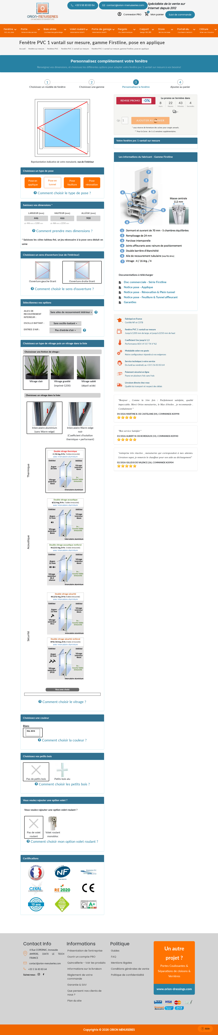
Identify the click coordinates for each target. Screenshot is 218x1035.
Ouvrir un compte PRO (81, 957)
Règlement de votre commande (80, 977)
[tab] (47, 84)
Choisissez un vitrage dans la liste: (43, 395)
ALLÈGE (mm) (88, 213)
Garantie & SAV (77, 985)
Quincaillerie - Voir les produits (86, 963)
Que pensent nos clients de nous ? (84, 992)
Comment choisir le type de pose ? (64, 193)
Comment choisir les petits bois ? (64, 784)
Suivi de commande (180, 14)
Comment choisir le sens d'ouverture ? (64, 289)
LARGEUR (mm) (36, 213)
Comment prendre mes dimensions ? (64, 231)
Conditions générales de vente (130, 969)
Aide (207, 1028)
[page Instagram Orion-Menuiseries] (39, 975)
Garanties (130, 302)
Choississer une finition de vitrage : (42, 352)
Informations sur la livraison (84, 969)
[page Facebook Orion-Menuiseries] (43, 975)
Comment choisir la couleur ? (64, 740)
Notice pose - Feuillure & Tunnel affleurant (151, 297)
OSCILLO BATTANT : (34, 323)
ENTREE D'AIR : (32, 329)
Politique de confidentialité (127, 975)
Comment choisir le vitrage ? (63, 702)
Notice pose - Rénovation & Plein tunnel (149, 292)
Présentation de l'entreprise (84, 950)
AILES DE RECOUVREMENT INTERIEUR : (32, 314)
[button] (9, 29)
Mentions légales (121, 963)
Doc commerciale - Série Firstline (145, 282)
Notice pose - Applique (138, 287)
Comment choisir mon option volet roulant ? (64, 841)
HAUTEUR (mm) (62, 213)
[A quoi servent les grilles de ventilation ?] (83, 330)
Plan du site (74, 1001)
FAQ (113, 957)
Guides (115, 950)
